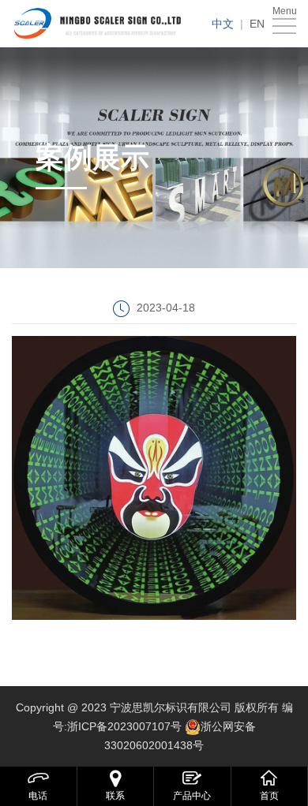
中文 (223, 23)
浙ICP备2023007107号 (124, 726)
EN (257, 23)
